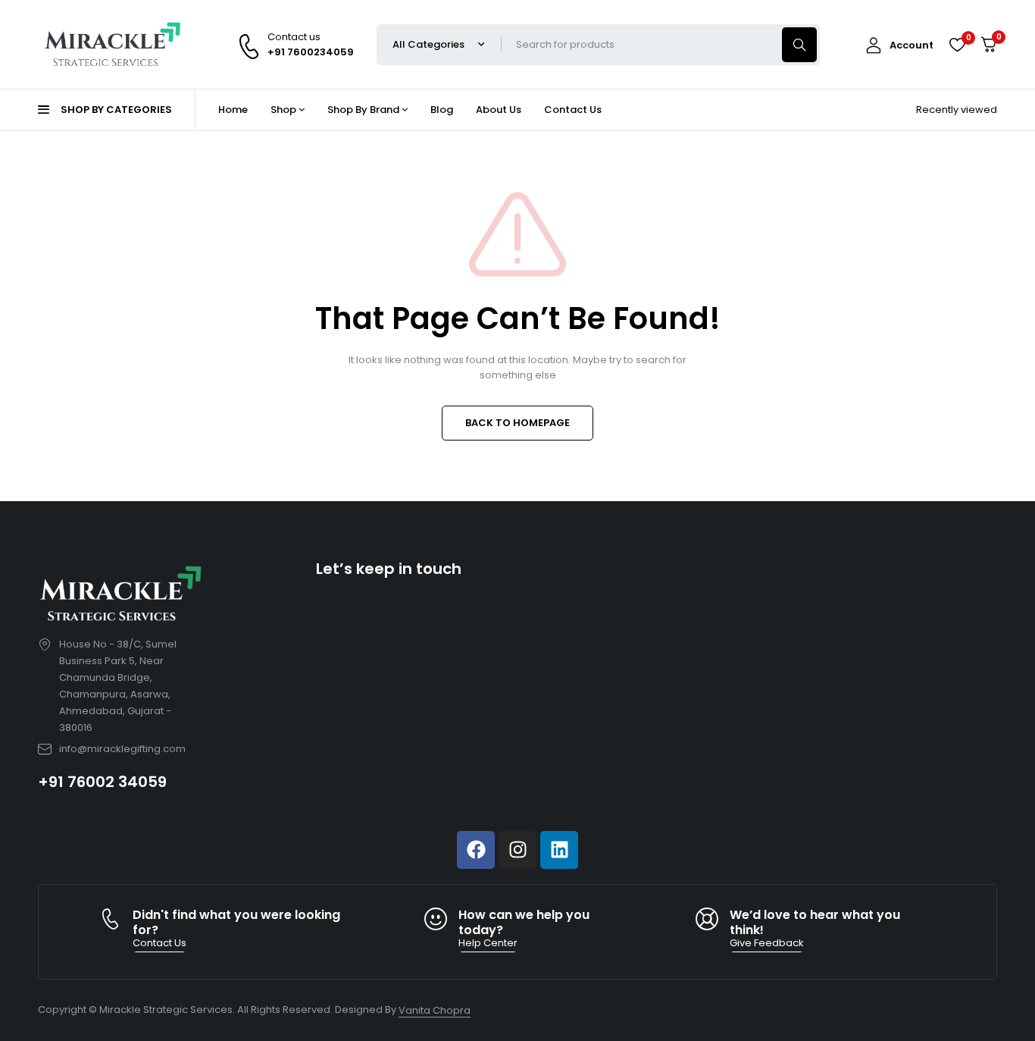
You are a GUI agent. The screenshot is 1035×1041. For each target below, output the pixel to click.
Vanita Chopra (435, 1010)
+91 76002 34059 (102, 781)
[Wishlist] (957, 44)
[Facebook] (476, 850)
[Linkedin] (559, 850)
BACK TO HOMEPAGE (517, 422)
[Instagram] (517, 850)
